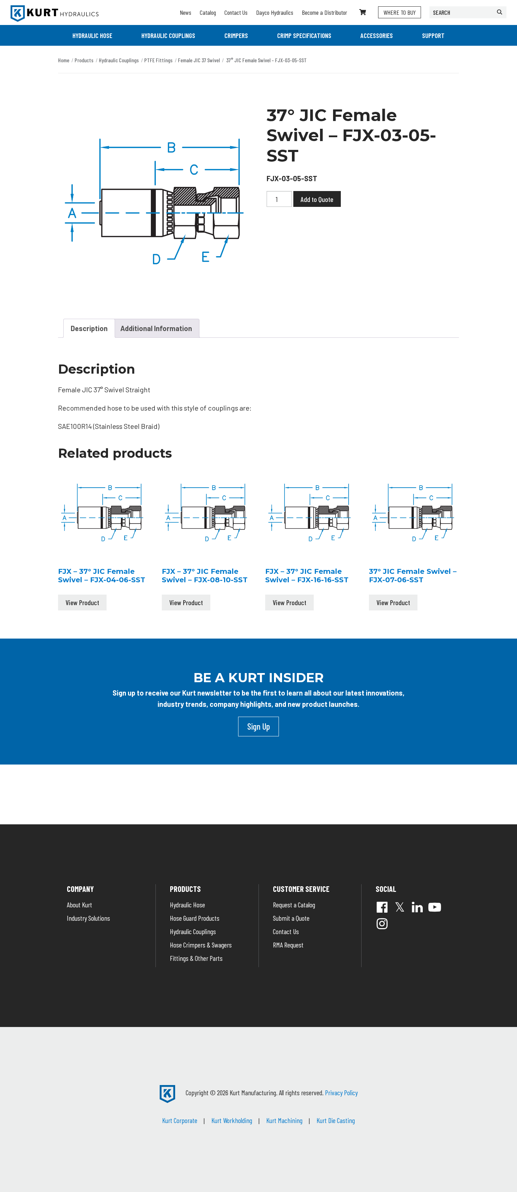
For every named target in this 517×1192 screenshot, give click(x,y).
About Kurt (79, 904)
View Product (82, 602)
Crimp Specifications (304, 35)
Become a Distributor (324, 12)
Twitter (399, 907)
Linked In (417, 907)
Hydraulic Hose (92, 35)
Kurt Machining (284, 1120)
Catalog (208, 12)
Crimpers (236, 35)
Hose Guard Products (194, 918)
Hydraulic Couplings (168, 35)
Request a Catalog (294, 904)
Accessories (376, 35)
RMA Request (288, 944)
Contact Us (236, 12)
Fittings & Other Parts (196, 958)
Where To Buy (399, 12)
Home (63, 60)
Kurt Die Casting (336, 1120)
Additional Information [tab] (156, 328)
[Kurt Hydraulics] (54, 13)
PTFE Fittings (158, 60)
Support (433, 35)
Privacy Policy (341, 1092)
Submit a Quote (291, 918)
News (185, 12)
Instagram (382, 923)
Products (84, 60)
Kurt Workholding (231, 1120)
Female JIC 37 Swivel (199, 60)
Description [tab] (89, 328)
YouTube (434, 907)
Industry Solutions (88, 918)
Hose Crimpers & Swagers (201, 944)
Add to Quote (317, 199)
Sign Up (258, 726)
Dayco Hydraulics (274, 12)
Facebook (382, 907)
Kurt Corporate (179, 1120)
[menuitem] (92, 35)
